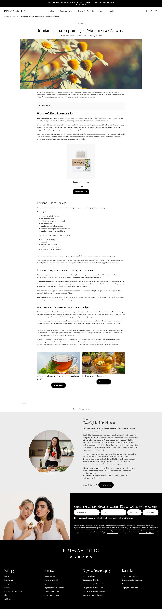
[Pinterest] (90, 557)
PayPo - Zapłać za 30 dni (13, 591)
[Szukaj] (146, 11)
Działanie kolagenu (89, 576)
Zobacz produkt (81, 192)
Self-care (15, 16)
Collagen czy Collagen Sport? (93, 588)
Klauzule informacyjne (51, 591)
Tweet (74, 409)
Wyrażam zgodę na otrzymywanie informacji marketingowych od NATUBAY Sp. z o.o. (105, 518)
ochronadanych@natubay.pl (146, 533)
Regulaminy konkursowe (52, 584)
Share (82, 409)
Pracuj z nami (8, 580)
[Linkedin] (87, 557)
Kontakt (124, 584)
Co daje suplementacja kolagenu (94, 591)
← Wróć (81, 23)
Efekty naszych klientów (91, 580)
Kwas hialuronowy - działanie (93, 595)
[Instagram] (75, 557)
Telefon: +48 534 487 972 (131, 576)
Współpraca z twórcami (130, 588)
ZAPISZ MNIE (150, 512)
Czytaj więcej (58, 385)
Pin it (89, 409)
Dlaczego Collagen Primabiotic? (93, 584)
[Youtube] (79, 557)
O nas (6, 576)
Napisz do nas (106, 485)
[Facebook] (71, 557)
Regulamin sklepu (49, 576)
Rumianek (40, 284)
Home (6, 16)
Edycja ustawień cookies (52, 595)
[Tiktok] (83, 557)
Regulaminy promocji (51, 580)
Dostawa (7, 588)
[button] (134, 512)
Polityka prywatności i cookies (54, 588)
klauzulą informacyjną (112, 533)
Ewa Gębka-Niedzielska (99, 422)
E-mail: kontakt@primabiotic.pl (132, 580)
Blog (5, 595)
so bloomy (7, 599)
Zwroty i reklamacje (11, 584)
